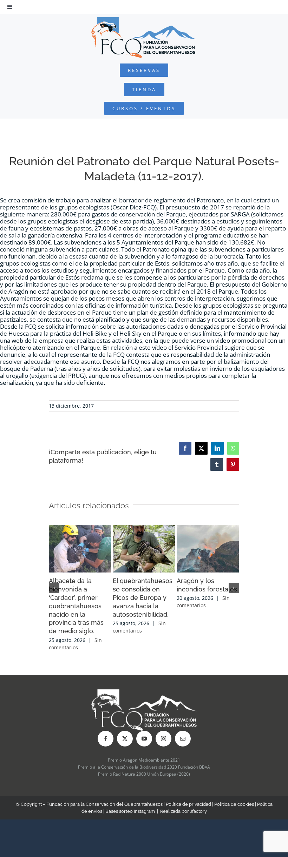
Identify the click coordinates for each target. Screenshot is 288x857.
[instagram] (163, 738)
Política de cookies (234, 804)
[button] (54, 588)
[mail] (183, 738)
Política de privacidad (188, 804)
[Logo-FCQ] (144, 20)
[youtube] (144, 738)
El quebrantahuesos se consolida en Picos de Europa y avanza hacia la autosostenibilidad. (142, 597)
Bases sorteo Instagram (130, 811)
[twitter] (125, 738)
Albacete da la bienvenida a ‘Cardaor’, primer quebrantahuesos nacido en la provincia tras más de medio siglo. (76, 606)
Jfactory (198, 811)
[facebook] (105, 738)
